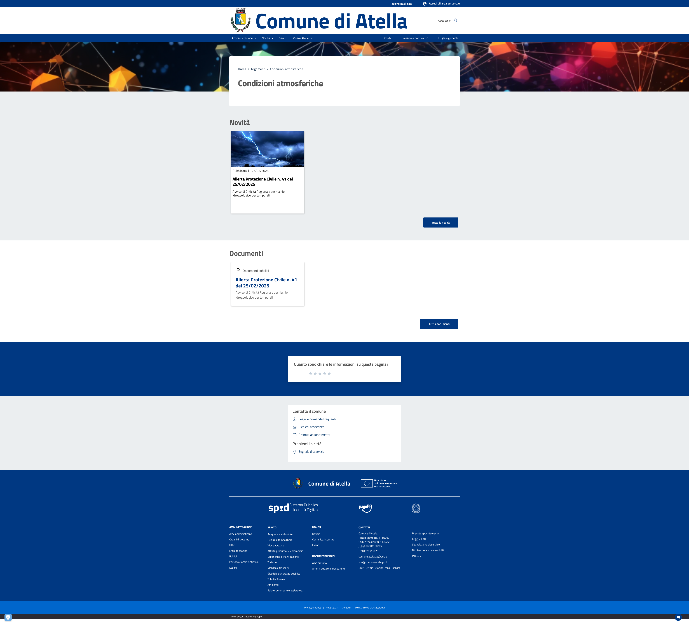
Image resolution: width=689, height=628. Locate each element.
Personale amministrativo (244, 562)
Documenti (246, 253)
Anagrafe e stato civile (280, 534)
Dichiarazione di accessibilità (428, 550)
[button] (441, 4)
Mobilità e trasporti (278, 568)
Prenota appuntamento (425, 533)
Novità (239, 122)
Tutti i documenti (439, 324)
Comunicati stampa (323, 539)
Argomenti (258, 69)
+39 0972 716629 (368, 551)
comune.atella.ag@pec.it (372, 556)
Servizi (272, 527)
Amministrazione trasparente (329, 568)
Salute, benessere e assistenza (285, 590)
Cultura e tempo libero (280, 540)
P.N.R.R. (416, 556)
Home (242, 69)
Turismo (272, 562)
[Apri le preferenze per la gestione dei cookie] (8, 618)
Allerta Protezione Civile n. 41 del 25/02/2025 (263, 181)
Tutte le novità (441, 222)
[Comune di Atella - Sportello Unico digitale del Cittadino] (240, 20)
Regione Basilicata (401, 3)
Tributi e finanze (276, 579)
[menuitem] (389, 38)
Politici (233, 556)
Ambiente (273, 585)
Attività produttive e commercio (285, 551)
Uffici (232, 545)
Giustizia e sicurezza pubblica (284, 573)
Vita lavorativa (276, 545)
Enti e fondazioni (238, 551)
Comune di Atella (331, 20)
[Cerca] (456, 20)
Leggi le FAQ (419, 539)
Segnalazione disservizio (426, 544)
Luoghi (233, 568)
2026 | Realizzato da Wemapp (246, 616)
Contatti (364, 527)
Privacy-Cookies (312, 607)
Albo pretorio (319, 563)
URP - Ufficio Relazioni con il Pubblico (379, 568)
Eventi (315, 545)
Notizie (316, 534)
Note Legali (332, 607)
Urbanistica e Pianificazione (283, 557)
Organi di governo (239, 539)
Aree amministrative (240, 534)
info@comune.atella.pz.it (372, 562)
